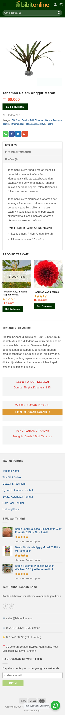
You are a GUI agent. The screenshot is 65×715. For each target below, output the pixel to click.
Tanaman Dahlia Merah (46, 292)
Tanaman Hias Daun (35, 124)
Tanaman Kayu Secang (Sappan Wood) (14, 293)
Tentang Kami (10, 470)
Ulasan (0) (11, 159)
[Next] (62, 290)
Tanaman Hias (17, 124)
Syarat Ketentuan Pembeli (18, 490)
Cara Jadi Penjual (13, 503)
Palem (50, 124)
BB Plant (16, 120)
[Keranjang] (60, 4)
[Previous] (2, 290)
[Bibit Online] (32, 4)
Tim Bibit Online (11, 477)
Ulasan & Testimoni (14, 483)
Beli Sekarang (15, 106)
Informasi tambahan (18, 152)
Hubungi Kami (11, 509)
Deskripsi (11, 145)
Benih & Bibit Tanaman (33, 120)
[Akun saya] (55, 4)
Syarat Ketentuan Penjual (17, 496)
